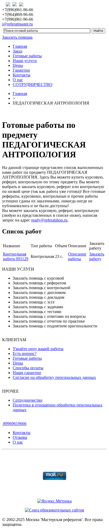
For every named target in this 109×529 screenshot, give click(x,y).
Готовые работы (27, 56)
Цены (18, 65)
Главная (20, 46)
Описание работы (77, 256)
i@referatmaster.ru (17, 24)
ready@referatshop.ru (49, 220)
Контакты (21, 75)
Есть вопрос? (25, 353)
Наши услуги (25, 60)
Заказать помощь (17, 37)
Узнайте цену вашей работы (38, 348)
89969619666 (14, 423)
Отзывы (20, 437)
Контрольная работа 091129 (15, 256)
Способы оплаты (28, 368)
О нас (18, 79)
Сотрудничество (27, 400)
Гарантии (21, 70)
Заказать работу (96, 256)
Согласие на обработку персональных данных (54, 377)
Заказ (17, 51)
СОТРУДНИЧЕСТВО (32, 84)
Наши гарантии (27, 372)
